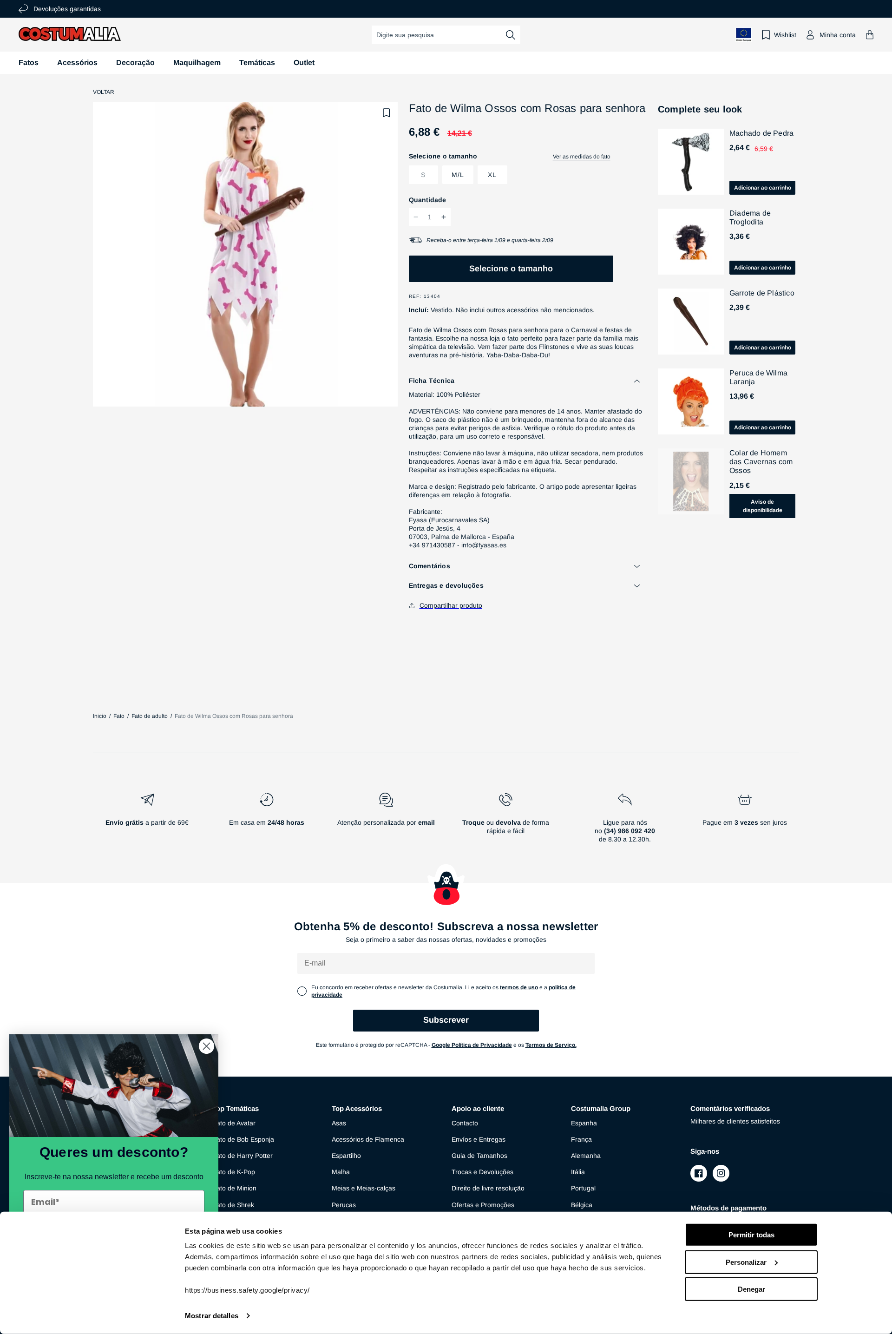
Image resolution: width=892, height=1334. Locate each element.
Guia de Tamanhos (479, 1155)
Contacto (465, 1123)
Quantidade (427, 200)
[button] (869, 34)
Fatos (29, 62)
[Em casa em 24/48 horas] (266, 821)
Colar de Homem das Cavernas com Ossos (761, 461)
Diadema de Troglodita (750, 217)
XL (492, 174)
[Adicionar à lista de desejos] (386, 113)
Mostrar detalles (211, 1316)
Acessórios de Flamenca (368, 1139)
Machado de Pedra (761, 133)
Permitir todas (751, 1235)
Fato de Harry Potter (242, 1155)
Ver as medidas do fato (581, 156)
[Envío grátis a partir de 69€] (147, 821)
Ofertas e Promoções (483, 1205)
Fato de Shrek (233, 1205)
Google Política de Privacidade (472, 1045)
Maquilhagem (197, 62)
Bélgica (581, 1205)
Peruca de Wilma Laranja (758, 377)
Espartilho (346, 1155)
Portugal (583, 1188)
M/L (458, 174)
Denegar (751, 1289)
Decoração (135, 62)
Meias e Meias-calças (363, 1188)
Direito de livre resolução (488, 1188)
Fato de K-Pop (233, 1172)
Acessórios (77, 62)
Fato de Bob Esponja (243, 1139)
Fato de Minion (234, 1188)
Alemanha (586, 1155)
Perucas (344, 1205)
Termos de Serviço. (551, 1045)
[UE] (743, 34)
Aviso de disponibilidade (762, 506)
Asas (339, 1123)
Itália (578, 1172)
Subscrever (446, 1020)
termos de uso (519, 987)
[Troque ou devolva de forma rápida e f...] (506, 821)
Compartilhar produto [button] (451, 605)
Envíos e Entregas (478, 1139)
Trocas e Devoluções (482, 1172)
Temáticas (257, 62)
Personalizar (746, 1262)
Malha (341, 1172)
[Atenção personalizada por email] (386, 821)
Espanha (584, 1123)
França (581, 1139)
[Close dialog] (206, 1046)
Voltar (103, 92)
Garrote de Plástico (761, 293)
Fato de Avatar (234, 1123)
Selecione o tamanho (511, 268)
